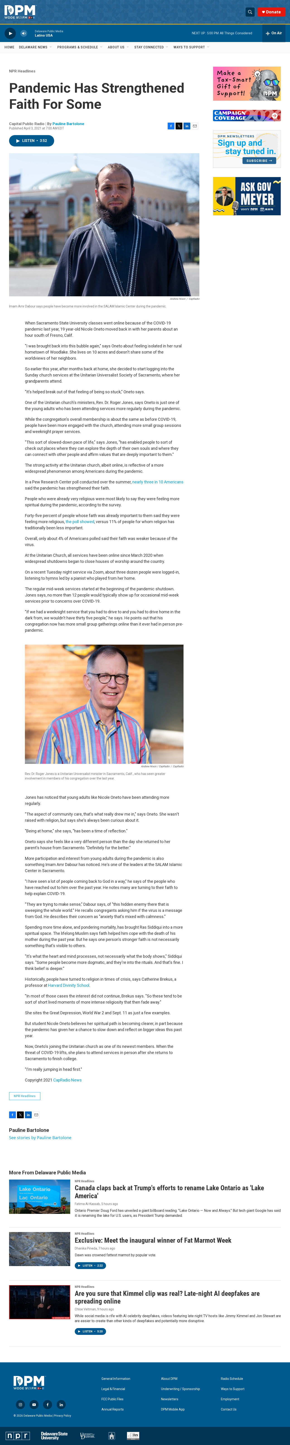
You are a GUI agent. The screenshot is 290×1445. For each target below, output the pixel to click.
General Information (116, 1379)
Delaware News (33, 47)
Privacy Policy (62, 1415)
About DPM (169, 1379)
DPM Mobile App (173, 1409)
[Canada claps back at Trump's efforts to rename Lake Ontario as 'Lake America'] (39, 1197)
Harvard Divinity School (68, 985)
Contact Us (229, 1409)
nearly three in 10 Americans (158, 482)
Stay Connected (149, 47)
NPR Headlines (22, 71)
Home (9, 47)
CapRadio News (67, 1080)
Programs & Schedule (77, 47)
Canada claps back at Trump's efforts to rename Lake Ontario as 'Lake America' (169, 1192)
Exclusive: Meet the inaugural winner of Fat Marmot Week (153, 1240)
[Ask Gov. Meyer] (247, 196)
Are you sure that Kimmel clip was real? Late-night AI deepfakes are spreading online (167, 1297)
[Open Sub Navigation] (51, 47)
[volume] (24, 33)
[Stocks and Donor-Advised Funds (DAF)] (247, 84)
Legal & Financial (113, 1389)
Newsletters (169, 1399)
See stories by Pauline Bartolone (40, 1137)
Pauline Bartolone (68, 123)
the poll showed (80, 521)
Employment (230, 1399)
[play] (10, 33)
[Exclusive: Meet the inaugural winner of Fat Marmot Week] (39, 1249)
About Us (116, 47)
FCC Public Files (112, 1399)
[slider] (31, 33)
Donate (273, 12)
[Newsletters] (247, 149)
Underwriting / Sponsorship (180, 1389)
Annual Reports (113, 1409)
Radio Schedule (232, 1379)
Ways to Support (189, 47)
